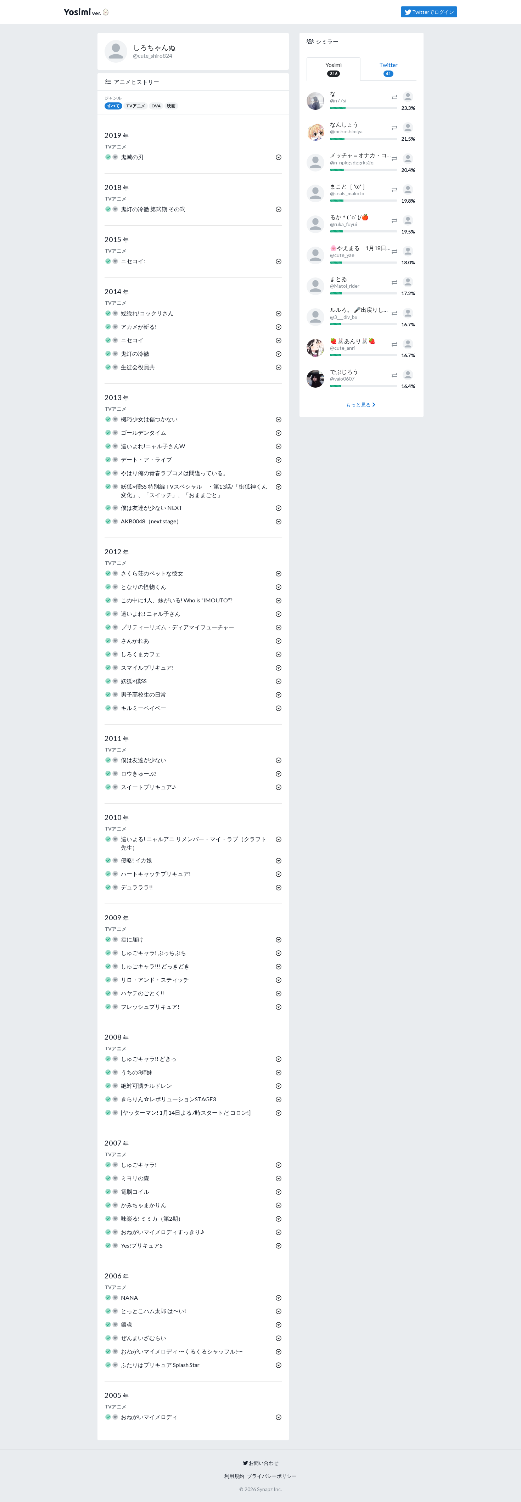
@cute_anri (342, 348)
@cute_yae (342, 255)
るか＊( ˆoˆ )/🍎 (349, 217)
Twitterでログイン (433, 12)
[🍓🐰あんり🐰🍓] (315, 348)
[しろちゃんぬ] (408, 95)
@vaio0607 (342, 379)
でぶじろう (344, 371)
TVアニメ (135, 105)
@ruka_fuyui (343, 224)
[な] (315, 101)
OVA (156, 105)
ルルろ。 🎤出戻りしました (365, 309)
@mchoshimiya (346, 131)
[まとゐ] (315, 286)
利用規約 (234, 1476)
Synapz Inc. (269, 1489)
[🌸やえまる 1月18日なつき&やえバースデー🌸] (315, 255)
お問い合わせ (264, 1463)
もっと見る (358, 404)
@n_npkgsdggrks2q (352, 162)
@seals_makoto (347, 193)
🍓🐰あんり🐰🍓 (352, 340)
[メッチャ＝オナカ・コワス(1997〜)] (315, 162)
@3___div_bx (343, 317)
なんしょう (344, 124)
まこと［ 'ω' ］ (349, 186)
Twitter (388, 68)
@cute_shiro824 (152, 55)
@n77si (338, 100)
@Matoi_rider (344, 286)
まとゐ (338, 278)
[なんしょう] (315, 132)
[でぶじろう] (315, 379)
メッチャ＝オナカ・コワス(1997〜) (375, 155)
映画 (171, 105)
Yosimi (333, 68)
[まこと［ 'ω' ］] (315, 193)
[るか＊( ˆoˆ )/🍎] (315, 224)
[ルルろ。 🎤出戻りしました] (315, 317)
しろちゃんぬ (154, 47)
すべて (113, 105)
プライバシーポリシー (272, 1476)
